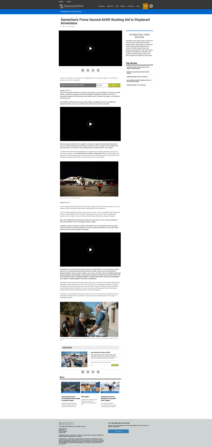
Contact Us (79, 436)
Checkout (115, 365)
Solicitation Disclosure (64, 435)
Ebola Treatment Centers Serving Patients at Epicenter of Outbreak (139, 81)
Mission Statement (92, 435)
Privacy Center (73, 435)
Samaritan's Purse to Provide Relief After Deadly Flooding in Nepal (138, 68)
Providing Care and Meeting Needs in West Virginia (138, 72)
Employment (100, 435)
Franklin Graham (62, 436)
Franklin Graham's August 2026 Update (137, 76)
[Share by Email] (93, 71)
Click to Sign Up (118, 431)
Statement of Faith (82, 435)
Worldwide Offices (71, 436)
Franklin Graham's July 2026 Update (136, 85)
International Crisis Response (71, 11)
